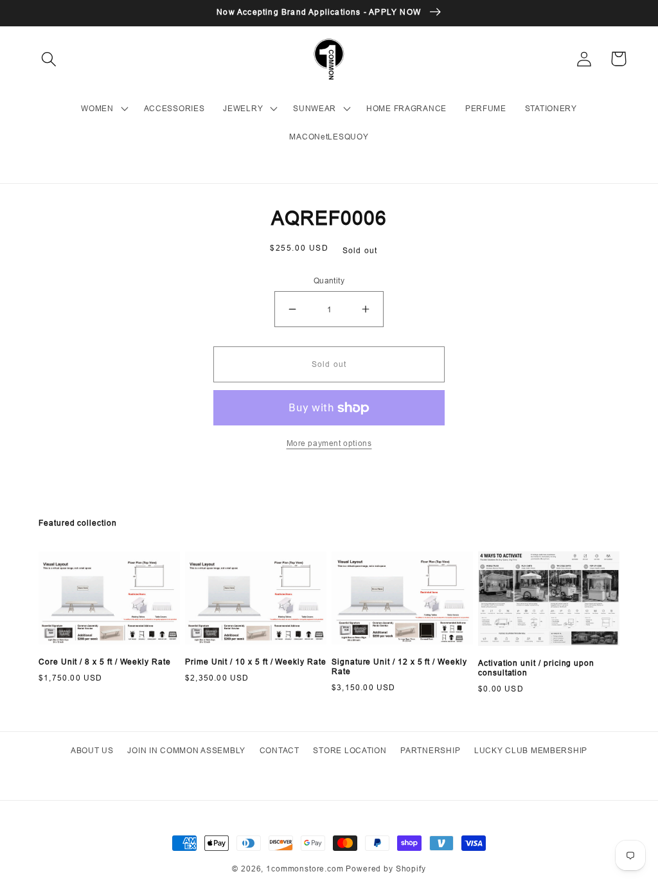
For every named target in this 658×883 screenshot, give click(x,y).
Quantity (329, 280)
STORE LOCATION (349, 750)
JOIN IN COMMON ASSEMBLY (186, 750)
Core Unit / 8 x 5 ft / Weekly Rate (105, 661)
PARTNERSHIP (430, 750)
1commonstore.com (304, 868)
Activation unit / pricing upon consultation (536, 668)
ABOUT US (92, 750)
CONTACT (279, 750)
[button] (49, 59)
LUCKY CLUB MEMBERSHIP (530, 750)
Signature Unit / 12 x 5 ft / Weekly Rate (399, 666)
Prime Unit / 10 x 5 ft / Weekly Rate (255, 661)
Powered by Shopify (385, 868)
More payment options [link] (329, 443)
